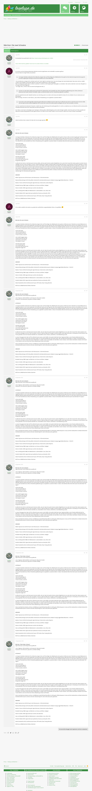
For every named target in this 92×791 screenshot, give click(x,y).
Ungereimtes (30, 778)
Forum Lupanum (31, 785)
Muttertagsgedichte (74, 780)
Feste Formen (31, 774)
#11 (86, 641)
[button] (65, 8)
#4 (86, 129)
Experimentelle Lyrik (32, 773)
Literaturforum (52, 782)
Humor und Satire (10, 778)
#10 (86, 552)
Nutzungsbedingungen (59, 766)
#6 (86, 216)
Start (85, 766)
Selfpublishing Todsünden (54, 781)
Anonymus (30, 790)
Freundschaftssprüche (75, 781)
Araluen (9, 75)
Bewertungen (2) (14, 50)
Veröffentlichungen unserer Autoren (36, 787)
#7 (86, 290)
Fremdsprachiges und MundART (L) (35, 776)
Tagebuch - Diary (10, 786)
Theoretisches (31, 782)
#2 (86, 68)
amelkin (6, 47)
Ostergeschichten (74, 776)
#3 (86, 116)
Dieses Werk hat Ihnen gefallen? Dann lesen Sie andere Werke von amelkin (32, 63)
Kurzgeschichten (10, 782)
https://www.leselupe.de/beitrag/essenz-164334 (42, 58)
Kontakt (51, 766)
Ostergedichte (73, 777)
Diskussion (7, 50)
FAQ (76, 766)
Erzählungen (9, 773)
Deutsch (7, 766)
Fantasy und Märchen (11, 774)
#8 (86, 377)
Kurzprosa (9, 783)
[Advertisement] (46, 31)
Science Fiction (10, 785)
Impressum (80, 766)
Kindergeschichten (11, 780)
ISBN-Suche (51, 780)
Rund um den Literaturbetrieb (34, 786)
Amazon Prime (52, 785)
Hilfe (73, 766)
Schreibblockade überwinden (55, 778)
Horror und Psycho (11, 777)
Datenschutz (68, 766)
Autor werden (52, 776)
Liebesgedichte (73, 786)
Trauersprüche (73, 782)
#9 (86, 464)
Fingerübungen (31, 781)
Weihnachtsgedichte (74, 774)
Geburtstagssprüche (74, 778)
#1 (86, 54)
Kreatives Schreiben (53, 774)
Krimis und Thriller (10, 781)
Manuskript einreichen (54, 773)
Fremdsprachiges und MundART (13, 776)
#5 (86, 203)
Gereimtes (30, 777)
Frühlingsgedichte (74, 785)
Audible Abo (51, 783)
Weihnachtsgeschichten (75, 773)
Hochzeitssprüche (74, 783)
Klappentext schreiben (54, 777)
